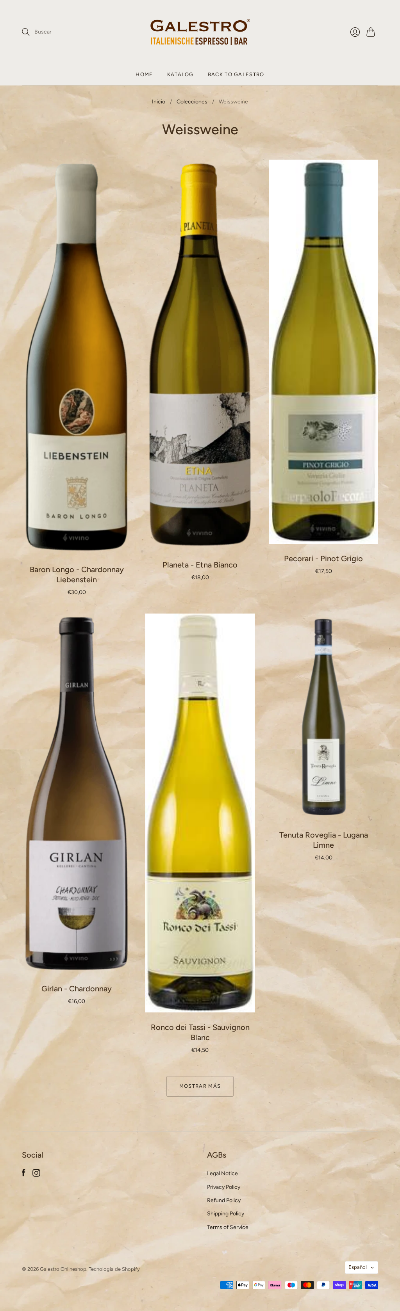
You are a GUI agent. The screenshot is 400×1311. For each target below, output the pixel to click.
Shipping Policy (225, 1213)
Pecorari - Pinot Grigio (323, 558)
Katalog (180, 74)
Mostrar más (200, 1086)
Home (144, 74)
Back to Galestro (236, 74)
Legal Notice (222, 1173)
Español (357, 1267)
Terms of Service (227, 1227)
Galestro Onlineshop (63, 1269)
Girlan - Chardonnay (76, 988)
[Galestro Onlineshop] (200, 32)
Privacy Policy (223, 1187)
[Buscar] (26, 32)
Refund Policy (224, 1200)
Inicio (158, 101)
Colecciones (192, 101)
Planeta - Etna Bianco (200, 564)
